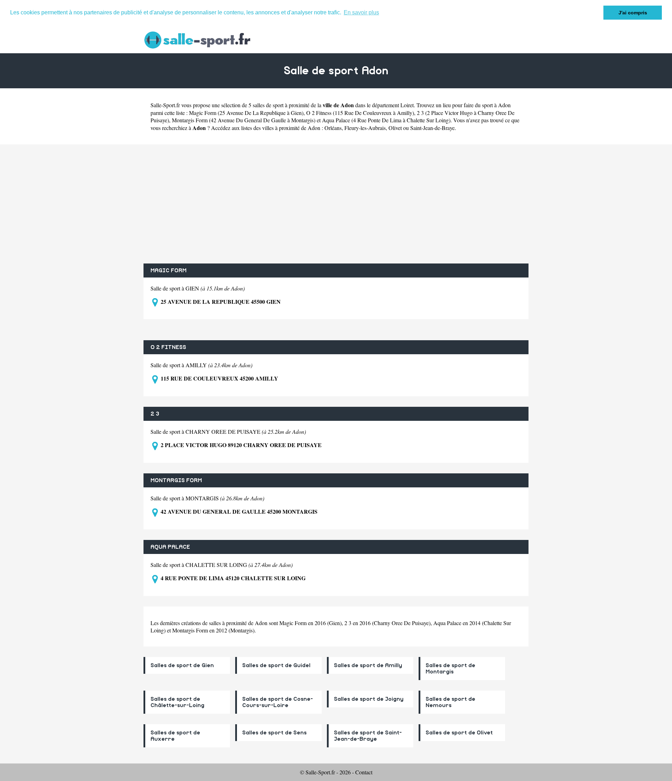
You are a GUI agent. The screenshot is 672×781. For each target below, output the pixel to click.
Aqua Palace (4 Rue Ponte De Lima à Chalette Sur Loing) (386, 120)
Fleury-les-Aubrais (365, 127)
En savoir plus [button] (361, 12)
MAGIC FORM (168, 270)
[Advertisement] (336, 204)
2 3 (154, 414)
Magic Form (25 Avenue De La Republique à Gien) (246, 112)
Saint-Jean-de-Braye (432, 127)
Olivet (395, 127)
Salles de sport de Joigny (369, 699)
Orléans (333, 127)
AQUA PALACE (170, 547)
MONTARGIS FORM (176, 480)
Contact (363, 772)
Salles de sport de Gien (182, 665)
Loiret (407, 105)
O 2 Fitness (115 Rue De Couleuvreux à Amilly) (360, 112)
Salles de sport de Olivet (459, 732)
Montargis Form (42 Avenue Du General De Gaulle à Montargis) (243, 120)
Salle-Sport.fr (165, 105)
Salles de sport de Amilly (368, 665)
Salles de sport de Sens (274, 732)
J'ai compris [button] (632, 12)
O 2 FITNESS (168, 347)
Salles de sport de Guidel (276, 665)
